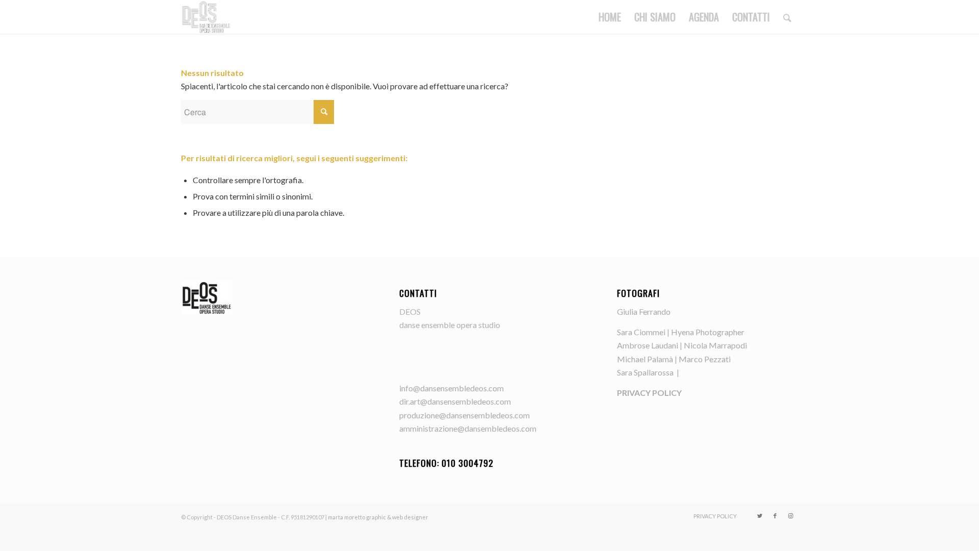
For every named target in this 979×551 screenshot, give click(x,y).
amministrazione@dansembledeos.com (467, 428)
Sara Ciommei (641, 332)
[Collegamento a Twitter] (759, 515)
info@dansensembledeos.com (451, 388)
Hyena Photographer (707, 332)
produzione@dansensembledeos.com (464, 415)
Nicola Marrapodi (715, 345)
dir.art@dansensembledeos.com (455, 401)
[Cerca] (787, 17)
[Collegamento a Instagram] (790, 515)
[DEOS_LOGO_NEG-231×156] (206, 17)
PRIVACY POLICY (649, 392)
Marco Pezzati (705, 359)
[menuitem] (610, 17)
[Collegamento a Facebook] (775, 515)
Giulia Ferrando (644, 311)
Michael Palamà (645, 359)
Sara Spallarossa (646, 372)
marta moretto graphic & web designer (378, 517)
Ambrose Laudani (647, 345)
